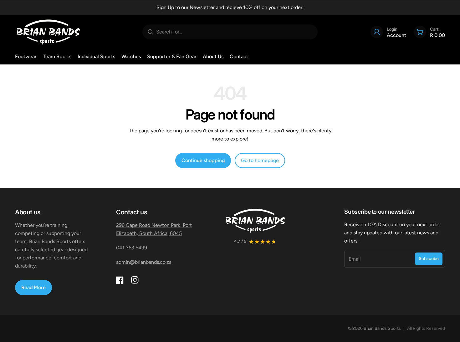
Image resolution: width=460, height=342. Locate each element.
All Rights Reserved (426, 328)
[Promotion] (230, 7)
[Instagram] (135, 280)
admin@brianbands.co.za (143, 262)
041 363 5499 (131, 248)
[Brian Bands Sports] (48, 32)
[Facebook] (120, 280)
